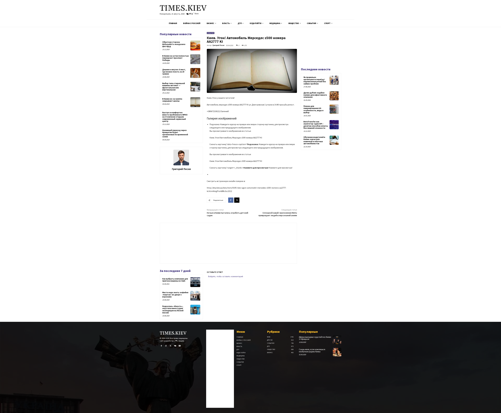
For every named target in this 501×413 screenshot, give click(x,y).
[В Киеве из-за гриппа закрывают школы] (195, 102)
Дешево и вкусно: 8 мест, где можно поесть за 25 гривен (174, 71)
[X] (236, 200)
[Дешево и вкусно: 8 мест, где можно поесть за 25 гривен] (195, 73)
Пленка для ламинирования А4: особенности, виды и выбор (313, 109)
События (210, 33)
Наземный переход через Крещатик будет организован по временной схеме (175, 133)
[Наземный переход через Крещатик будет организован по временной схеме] (195, 134)
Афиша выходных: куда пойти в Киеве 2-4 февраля (315, 338)
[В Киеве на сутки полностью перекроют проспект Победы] (195, 59)
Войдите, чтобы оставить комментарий (225, 276)
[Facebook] (230, 200)
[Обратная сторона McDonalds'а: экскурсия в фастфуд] (195, 45)
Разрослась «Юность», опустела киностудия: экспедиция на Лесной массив (172, 309)
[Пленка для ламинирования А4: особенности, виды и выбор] (334, 109)
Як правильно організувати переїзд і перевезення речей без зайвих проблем (314, 80)
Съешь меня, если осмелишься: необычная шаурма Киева (312, 350)
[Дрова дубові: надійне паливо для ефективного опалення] (334, 95)
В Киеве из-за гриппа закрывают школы (172, 100)
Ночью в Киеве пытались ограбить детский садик (227, 214)
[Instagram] (166, 345)
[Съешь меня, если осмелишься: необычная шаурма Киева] (337, 352)
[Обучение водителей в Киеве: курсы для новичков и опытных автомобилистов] (334, 140)
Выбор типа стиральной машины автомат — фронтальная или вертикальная (173, 86)
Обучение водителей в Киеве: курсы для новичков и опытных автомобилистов (314, 140)
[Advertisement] (281, 10)
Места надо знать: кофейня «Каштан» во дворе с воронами (175, 294)
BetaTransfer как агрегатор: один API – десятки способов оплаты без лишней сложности (315, 124)
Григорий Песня (181, 169)
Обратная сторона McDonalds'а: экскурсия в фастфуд (173, 44)
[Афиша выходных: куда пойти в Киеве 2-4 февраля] (337, 339)
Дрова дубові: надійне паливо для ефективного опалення (315, 94)
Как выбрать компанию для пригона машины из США (175, 280)
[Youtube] (179, 345)
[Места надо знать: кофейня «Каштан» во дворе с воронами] (195, 296)
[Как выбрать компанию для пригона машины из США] (195, 282)
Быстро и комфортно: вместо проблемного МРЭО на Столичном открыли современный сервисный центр (174, 116)
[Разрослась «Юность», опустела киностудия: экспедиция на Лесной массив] (195, 310)
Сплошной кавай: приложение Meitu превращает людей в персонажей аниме (277, 214)
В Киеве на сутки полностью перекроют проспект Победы (175, 58)
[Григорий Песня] (181, 157)
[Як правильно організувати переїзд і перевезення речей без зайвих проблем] (334, 80)
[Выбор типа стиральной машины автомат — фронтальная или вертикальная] (195, 87)
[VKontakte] (175, 345)
